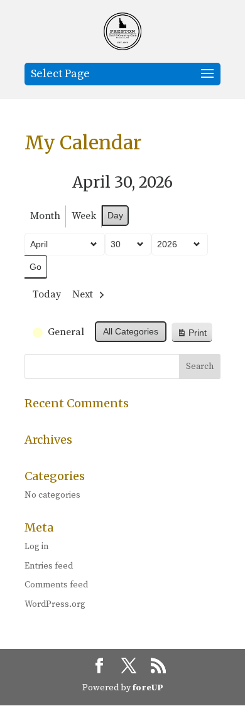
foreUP (148, 687)
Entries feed (48, 566)
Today (47, 294)
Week (84, 216)
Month (45, 216)
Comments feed (56, 585)
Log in (36, 546)
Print (192, 335)
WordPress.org (54, 604)
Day (115, 215)
